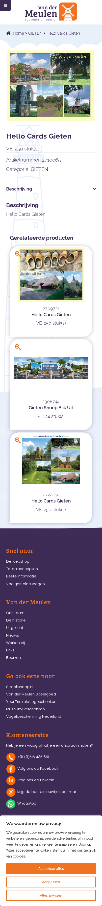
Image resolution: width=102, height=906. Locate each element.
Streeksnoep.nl (19, 686)
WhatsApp (26, 803)
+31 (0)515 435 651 (33, 756)
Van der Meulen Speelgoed (31, 694)
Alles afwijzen (51, 895)
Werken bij (15, 642)
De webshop (17, 561)
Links (10, 650)
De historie (16, 620)
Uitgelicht (14, 627)
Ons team (15, 612)
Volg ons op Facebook (37, 768)
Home (18, 33)
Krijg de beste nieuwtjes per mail (46, 791)
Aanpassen (51, 882)
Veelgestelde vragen (25, 583)
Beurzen (13, 657)
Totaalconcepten (22, 568)
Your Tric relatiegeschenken (31, 701)
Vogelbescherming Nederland (33, 716)
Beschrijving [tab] (19, 188)
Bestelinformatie (21, 576)
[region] (51, 860)
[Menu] (5, 5)
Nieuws (12, 635)
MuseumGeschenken (25, 709)
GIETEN (35, 33)
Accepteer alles (51, 869)
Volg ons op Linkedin (35, 780)
